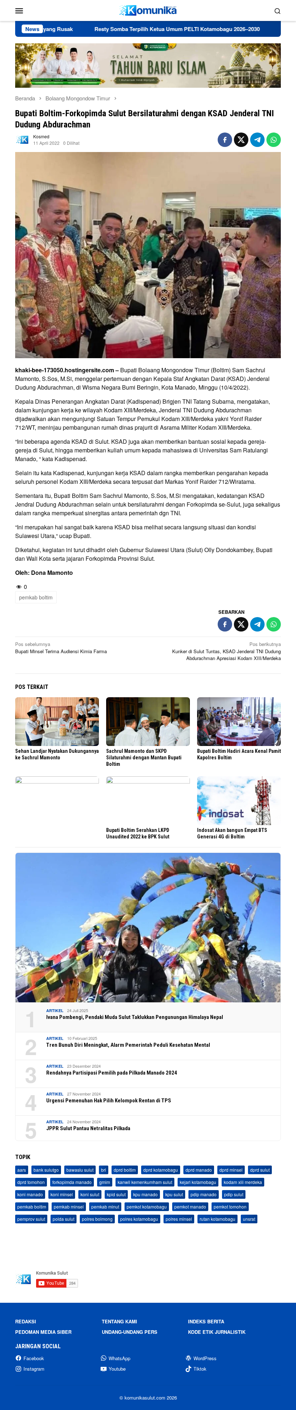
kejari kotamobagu (198, 1182)
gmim (104, 1182)
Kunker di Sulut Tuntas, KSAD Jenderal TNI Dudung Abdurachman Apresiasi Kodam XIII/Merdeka (226, 651)
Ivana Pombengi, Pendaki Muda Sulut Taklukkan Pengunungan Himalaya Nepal (134, 1017)
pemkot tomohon (230, 1206)
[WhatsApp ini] (273, 140)
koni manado (30, 1194)
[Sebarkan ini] (225, 140)
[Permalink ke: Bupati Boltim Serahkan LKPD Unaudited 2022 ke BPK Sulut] (148, 800)
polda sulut (63, 1219)
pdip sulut (233, 1194)
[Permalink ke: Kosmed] (22, 138)
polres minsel (179, 1219)
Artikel (55, 1010)
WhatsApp (119, 1358)
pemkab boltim (36, 597)
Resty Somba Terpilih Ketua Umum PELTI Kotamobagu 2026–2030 (139, 29)
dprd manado (199, 1170)
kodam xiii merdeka (243, 1182)
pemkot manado (190, 1206)
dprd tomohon (31, 1182)
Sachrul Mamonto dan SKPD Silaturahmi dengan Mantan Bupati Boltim (144, 757)
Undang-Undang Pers (129, 1331)
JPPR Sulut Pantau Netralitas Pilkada (88, 1128)
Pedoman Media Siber (43, 1331)
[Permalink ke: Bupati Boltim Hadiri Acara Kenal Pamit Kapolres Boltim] (239, 721)
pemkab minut (105, 1206)
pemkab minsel (69, 1206)
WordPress (205, 1358)
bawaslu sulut (79, 1170)
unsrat (249, 1219)
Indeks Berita (206, 1321)
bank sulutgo (46, 1170)
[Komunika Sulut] (147, 9)
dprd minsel (231, 1170)
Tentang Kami (119, 1321)
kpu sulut (174, 1194)
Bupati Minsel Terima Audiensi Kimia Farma (61, 648)
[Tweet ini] (241, 140)
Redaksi (25, 1321)
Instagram (33, 1368)
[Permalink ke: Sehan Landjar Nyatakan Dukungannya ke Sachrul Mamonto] (57, 721)
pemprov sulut (31, 1219)
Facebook (33, 1358)
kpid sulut (116, 1194)
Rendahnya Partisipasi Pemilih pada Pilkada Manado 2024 (111, 1073)
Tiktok (199, 1368)
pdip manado (204, 1194)
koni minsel (62, 1194)
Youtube (117, 1368)
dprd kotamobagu (160, 1170)
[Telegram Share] (257, 140)
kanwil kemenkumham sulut (145, 1182)
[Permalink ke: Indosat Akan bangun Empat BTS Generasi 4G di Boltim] (239, 800)
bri (103, 1170)
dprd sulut (260, 1170)
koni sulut (89, 1194)
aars (21, 1170)
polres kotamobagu (139, 1219)
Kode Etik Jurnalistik (216, 1331)
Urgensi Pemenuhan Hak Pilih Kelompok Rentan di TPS (108, 1100)
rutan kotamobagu (217, 1219)
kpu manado (145, 1194)
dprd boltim (125, 1170)
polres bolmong (97, 1219)
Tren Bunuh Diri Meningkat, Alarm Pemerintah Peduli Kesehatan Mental (128, 1045)
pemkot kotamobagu (147, 1206)
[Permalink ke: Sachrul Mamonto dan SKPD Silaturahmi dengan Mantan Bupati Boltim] (148, 721)
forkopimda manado (72, 1182)
